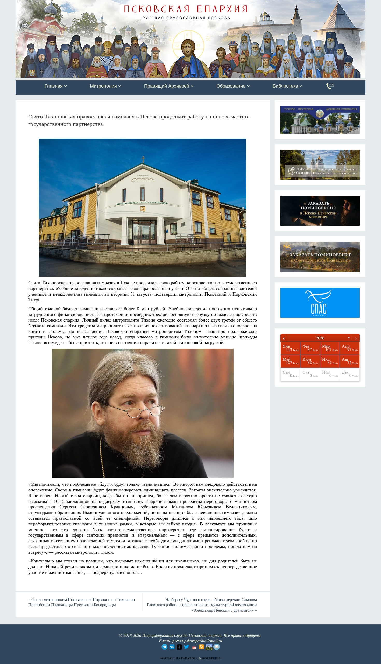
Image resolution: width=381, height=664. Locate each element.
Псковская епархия (89, 4)
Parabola (189, 658)
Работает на (170, 658)
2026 (320, 337)
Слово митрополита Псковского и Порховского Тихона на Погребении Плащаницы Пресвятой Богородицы (81, 602)
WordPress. (211, 658)
